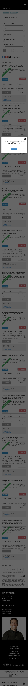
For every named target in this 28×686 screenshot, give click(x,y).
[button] (9, 658)
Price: (9, 23)
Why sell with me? (7, 609)
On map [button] (13, 50)
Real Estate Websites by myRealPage (17, 672)
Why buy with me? (7, 597)
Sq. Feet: (9, 44)
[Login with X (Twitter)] (10, 58)
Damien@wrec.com (7, 100)
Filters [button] (22, 50)
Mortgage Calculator (7, 599)
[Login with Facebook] (3, 58)
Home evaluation (6, 611)
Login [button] (16, 57)
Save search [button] (4, 50)
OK (14, 149)
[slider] (4, 25)
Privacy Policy (6, 672)
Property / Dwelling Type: (10, 17)
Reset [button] (18, 50)
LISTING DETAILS (6, 92)
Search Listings (6, 600)
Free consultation (6, 613)
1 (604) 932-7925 (6, 99)
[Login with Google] (6, 58)
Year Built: (9, 39)
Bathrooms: (9, 34)
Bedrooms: (8, 29)
